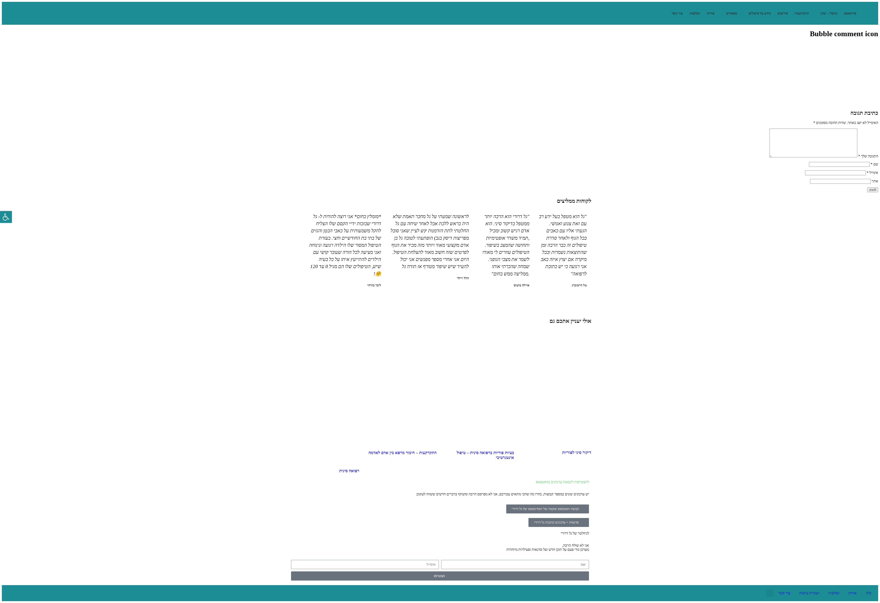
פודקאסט (850, 13)
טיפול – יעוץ (829, 13)
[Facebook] (39, 593)
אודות (711, 13)
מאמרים (731, 13)
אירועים (783, 13)
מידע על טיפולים (760, 13)
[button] (447, 297)
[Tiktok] (10, 593)
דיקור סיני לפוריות (576, 452)
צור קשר (677, 13)
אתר (875, 181)
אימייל (872, 173)
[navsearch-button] (662, 13)
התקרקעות (802, 13)
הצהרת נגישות (809, 593)
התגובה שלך (868, 156)
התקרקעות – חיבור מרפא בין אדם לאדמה (402, 452)
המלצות (695, 13)
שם (874, 164)
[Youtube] (54, 593)
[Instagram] (24, 593)
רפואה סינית (349, 471)
